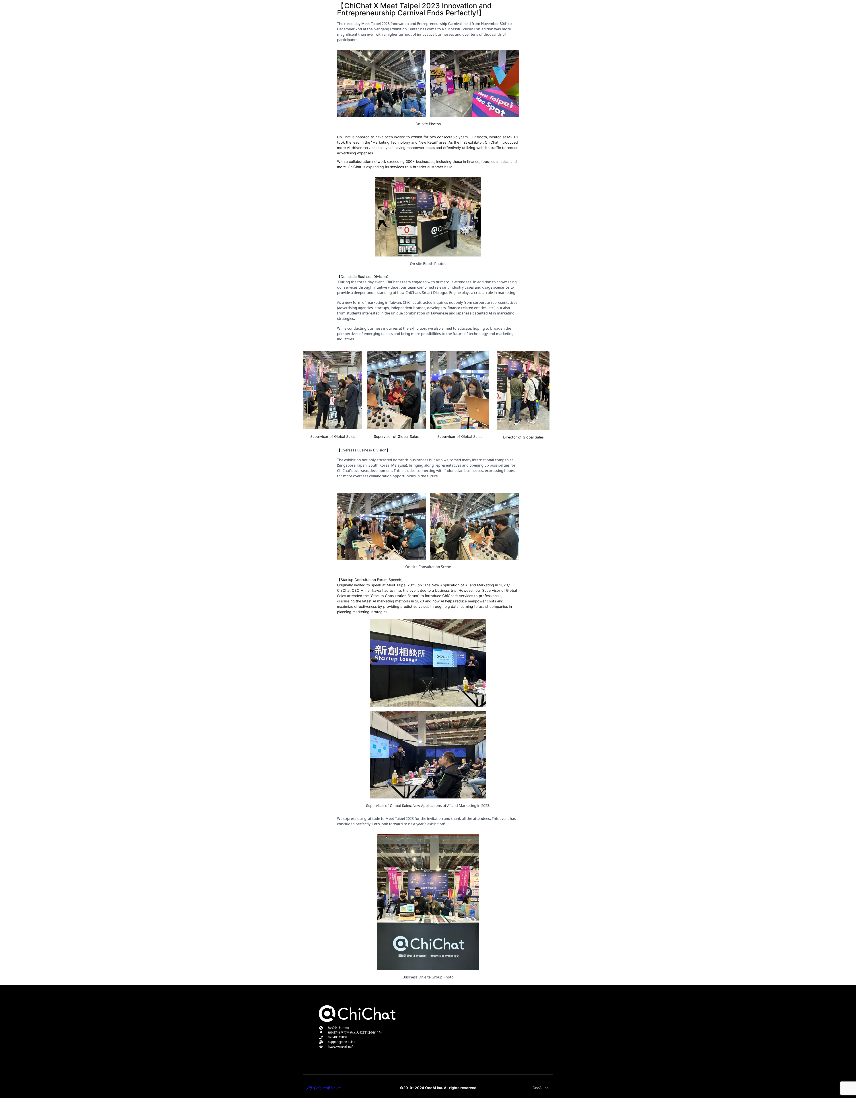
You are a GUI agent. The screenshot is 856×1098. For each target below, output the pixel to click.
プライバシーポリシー (323, 1088)
